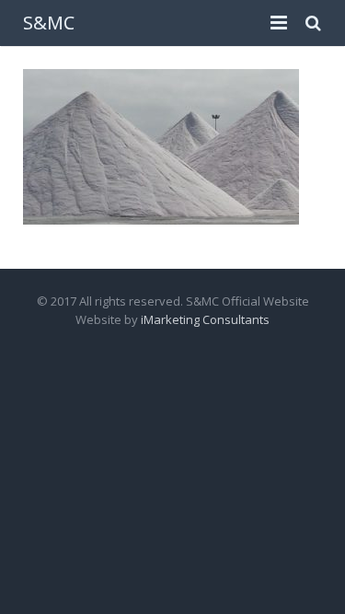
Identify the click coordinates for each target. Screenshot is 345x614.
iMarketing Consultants (205, 319)
